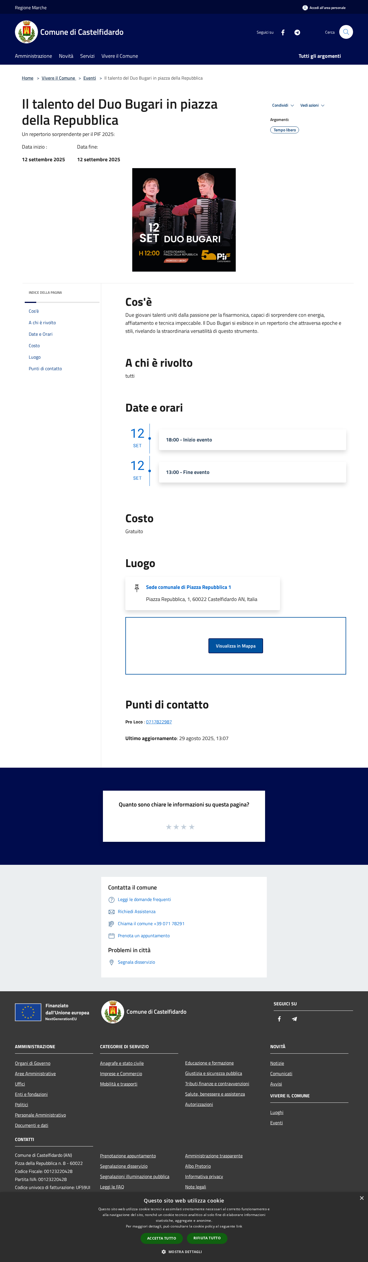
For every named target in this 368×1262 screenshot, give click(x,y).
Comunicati (281, 1073)
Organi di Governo (32, 1063)
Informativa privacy (204, 1176)
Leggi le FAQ (112, 1186)
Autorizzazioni (199, 1104)
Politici (21, 1104)
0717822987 (159, 721)
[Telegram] (295, 32)
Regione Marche (31, 7)
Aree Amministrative (35, 1073)
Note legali (195, 1186)
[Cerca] (346, 32)
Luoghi (276, 1112)
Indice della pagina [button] (45, 292)
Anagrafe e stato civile (122, 1063)
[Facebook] (280, 32)
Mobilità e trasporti (118, 1083)
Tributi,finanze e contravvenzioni (217, 1083)
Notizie (277, 1063)
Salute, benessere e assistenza (215, 1093)
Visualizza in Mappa (236, 645)
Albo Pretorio (198, 1166)
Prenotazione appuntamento (128, 1155)
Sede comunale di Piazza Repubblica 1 (188, 587)
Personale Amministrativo (40, 1114)
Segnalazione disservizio (123, 1166)
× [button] (361, 1198)
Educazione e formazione (209, 1062)
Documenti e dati (31, 1125)
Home (27, 77)
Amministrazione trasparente (214, 1155)
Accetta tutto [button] (161, 1238)
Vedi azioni (309, 105)
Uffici (20, 1083)
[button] (184, 1251)
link (239, 1226)
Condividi (280, 105)
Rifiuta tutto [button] (207, 1238)
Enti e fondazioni (31, 1094)
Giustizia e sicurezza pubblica (213, 1073)
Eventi (89, 77)
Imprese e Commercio (121, 1073)
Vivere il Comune (59, 77)
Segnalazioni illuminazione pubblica (134, 1176)
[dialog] (184, 1227)
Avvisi (276, 1083)
